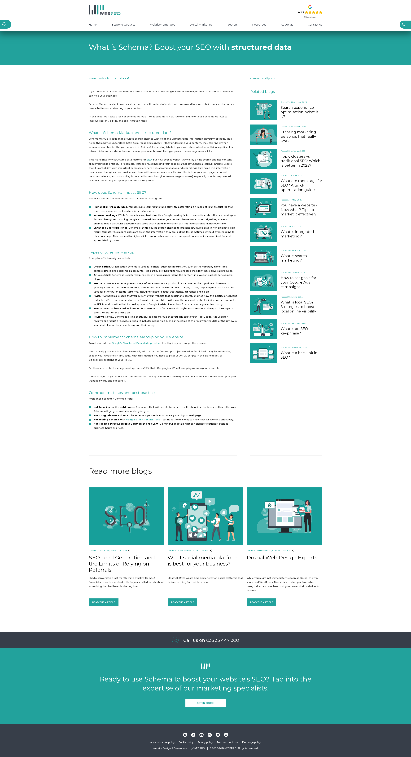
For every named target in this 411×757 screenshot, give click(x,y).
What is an (294, 331)
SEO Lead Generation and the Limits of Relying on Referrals (122, 564)
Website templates (162, 24)
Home (93, 24)
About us (287, 24)
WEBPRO (199, 748)
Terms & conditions (227, 742)
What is (297, 234)
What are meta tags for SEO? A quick (301, 185)
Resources (259, 24)
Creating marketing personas (298, 136)
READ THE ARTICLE (103, 602)
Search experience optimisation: (300, 112)
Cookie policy (186, 742)
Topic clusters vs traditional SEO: (300, 161)
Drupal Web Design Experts (282, 558)
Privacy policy (205, 742)
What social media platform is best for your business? (203, 561)
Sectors (232, 24)
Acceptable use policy (162, 742)
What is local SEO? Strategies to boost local (298, 306)
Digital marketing (201, 24)
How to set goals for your (298, 282)
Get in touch (205, 703)
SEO (149, 159)
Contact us (315, 24)
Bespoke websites (123, 24)
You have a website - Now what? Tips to (299, 209)
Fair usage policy (251, 742)
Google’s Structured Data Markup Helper (136, 343)
